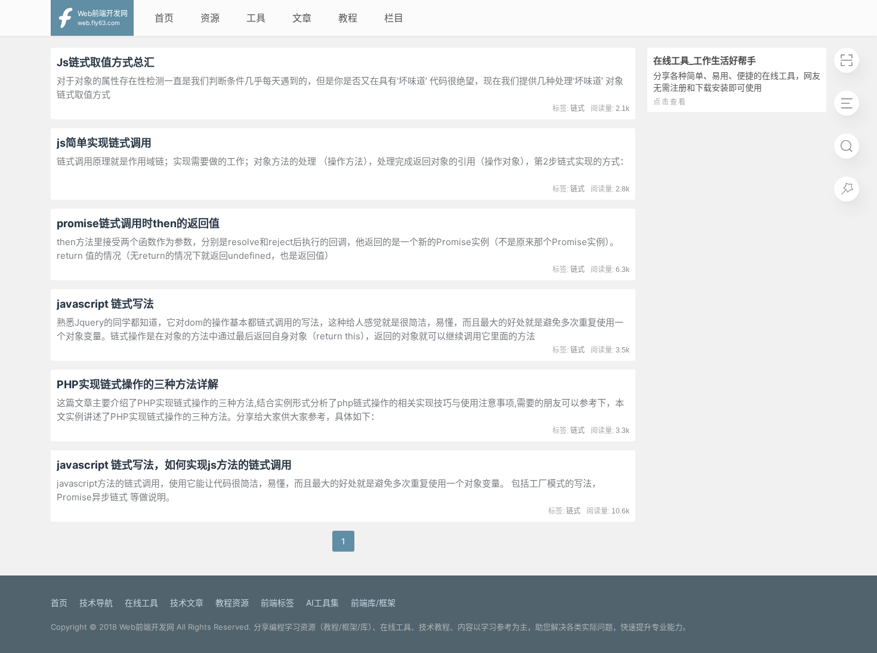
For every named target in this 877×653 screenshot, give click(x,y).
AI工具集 (322, 603)
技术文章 (186, 603)
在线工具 (141, 603)
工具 (255, 18)
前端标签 (277, 603)
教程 (347, 18)
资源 (210, 18)
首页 (164, 18)
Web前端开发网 (146, 627)
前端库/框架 (373, 603)
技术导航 (96, 603)
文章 (301, 18)
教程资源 (232, 603)
